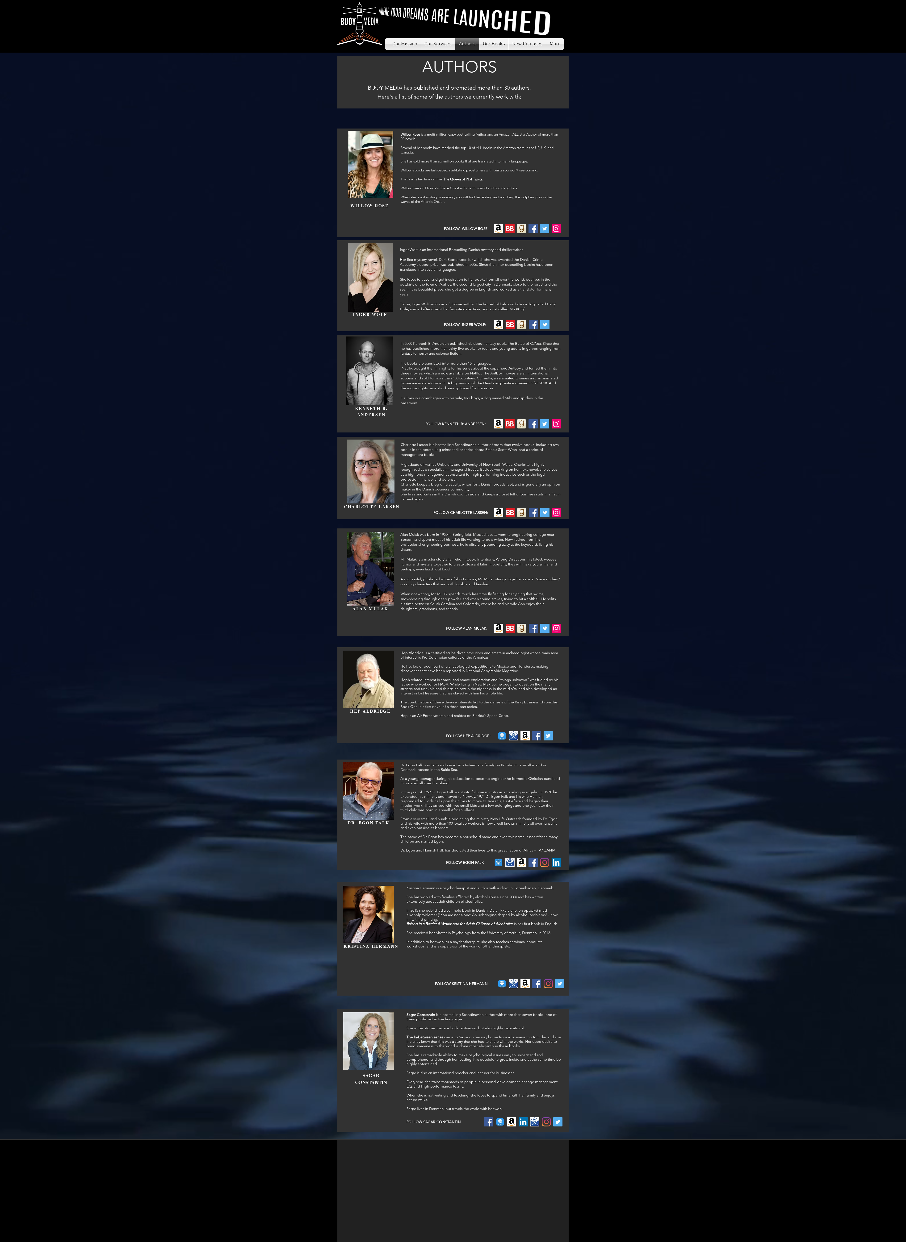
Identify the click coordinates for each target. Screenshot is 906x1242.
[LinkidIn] (556, 862)
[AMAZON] (525, 735)
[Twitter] (544, 228)
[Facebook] (533, 228)
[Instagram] (544, 862)
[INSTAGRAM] (548, 983)
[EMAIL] (513, 735)
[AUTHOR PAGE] (502, 735)
